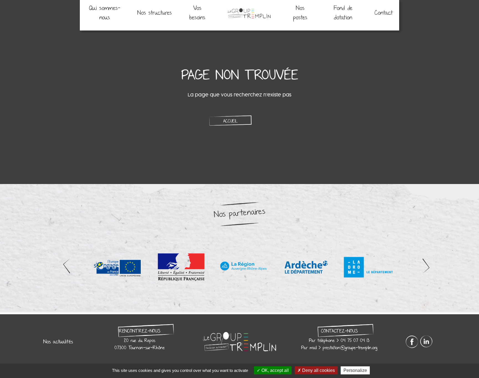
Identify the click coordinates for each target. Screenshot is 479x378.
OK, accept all (274, 370)
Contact (383, 13)
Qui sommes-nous (104, 13)
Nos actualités (58, 342)
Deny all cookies (318, 370)
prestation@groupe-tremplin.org (350, 347)
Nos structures (154, 13)
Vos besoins (197, 13)
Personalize (355, 370)
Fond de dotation (343, 13)
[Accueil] (249, 13)
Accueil (230, 121)
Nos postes (300, 13)
